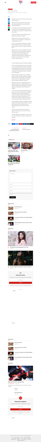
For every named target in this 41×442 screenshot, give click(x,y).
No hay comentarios (19, 12)
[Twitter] (9, 21)
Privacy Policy (26, 285)
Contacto (15, 388)
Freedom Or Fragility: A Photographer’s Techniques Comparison (21, 266)
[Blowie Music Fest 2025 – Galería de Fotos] (20, 373)
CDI (8, 135)
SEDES (22, 437)
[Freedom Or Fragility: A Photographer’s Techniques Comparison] (20, 258)
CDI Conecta (33, 2)
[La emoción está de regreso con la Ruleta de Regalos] (11, 218)
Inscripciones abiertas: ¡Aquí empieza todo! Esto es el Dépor (13, 151)
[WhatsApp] (9, 27)
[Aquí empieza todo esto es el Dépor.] (11, 213)
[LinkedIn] (9, 23)
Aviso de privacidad (28, 435)
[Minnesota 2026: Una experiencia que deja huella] (14, 158)
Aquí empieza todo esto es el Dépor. (20, 212)
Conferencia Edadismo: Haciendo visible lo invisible (23, 222)
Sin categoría (10, 9)
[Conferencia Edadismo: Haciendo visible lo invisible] (11, 224)
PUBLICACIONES (24, 439)
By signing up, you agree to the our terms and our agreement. (21, 285)
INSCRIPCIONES (13, 439)
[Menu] (5, 2)
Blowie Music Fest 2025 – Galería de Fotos (16, 381)
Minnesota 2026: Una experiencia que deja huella (13, 164)
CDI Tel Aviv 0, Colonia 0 (26, 129)
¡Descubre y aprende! (18, 206)
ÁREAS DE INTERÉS (17, 437)
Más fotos (13, 119)
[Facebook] (9, 19)
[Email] (9, 29)
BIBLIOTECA (29, 439)
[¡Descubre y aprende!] (11, 208)
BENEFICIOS (18, 439)
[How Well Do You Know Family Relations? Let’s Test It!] (20, 238)
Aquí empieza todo (24, 150)
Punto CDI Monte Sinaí (18, 392)
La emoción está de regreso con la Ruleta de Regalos (23, 217)
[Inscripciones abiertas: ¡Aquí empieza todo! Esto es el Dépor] (14, 145)
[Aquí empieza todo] (27, 145)
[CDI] (20, 2)
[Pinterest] (9, 25)
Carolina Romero (11, 383)
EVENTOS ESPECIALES (27, 437)
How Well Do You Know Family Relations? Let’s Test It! (19, 247)
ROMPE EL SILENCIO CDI (21, 440)
